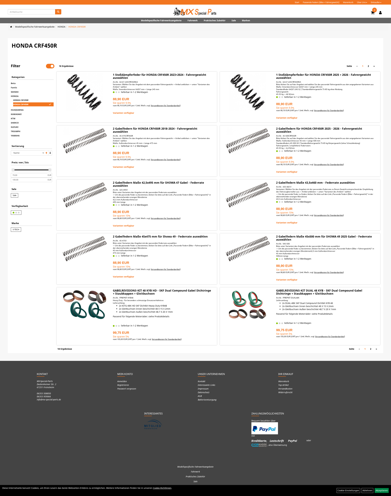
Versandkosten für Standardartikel (165, 105)
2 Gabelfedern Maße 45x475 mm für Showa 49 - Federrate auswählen (160, 236)
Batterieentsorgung (207, 399)
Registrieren (123, 385)
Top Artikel (283, 385)
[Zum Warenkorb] (373, 13)
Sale (234, 20)
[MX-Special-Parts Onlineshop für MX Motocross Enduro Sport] (195, 11)
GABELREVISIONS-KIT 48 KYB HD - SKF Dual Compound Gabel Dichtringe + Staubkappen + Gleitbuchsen (162, 292)
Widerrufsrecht (285, 392)
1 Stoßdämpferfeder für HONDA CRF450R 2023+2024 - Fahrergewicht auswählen (159, 76)
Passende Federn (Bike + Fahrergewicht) (321, 2)
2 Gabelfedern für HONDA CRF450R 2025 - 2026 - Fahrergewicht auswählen (319, 130)
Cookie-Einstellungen (348, 490)
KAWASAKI (16, 114)
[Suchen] (58, 11)
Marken (246, 20)
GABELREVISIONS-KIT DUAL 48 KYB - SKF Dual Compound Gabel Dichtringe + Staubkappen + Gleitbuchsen (319, 292)
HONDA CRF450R (77, 26)
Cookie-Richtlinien (162, 488)
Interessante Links (206, 385)
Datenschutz (203, 392)
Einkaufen (375, 2)
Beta (13, 83)
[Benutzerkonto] (380, 12)
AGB (200, 396)
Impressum (203, 388)
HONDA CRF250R (20, 100)
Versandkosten (285, 388)
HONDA (61, 26)
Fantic (14, 87)
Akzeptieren (382, 490)
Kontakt (201, 381)
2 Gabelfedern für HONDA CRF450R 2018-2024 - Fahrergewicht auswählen (155, 130)
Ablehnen (367, 490)
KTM (13, 118)
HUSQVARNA (17, 110)
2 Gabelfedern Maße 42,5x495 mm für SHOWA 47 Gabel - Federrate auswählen (158, 184)
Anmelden (122, 381)
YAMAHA (15, 135)
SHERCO (15, 122)
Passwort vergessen (126, 388)
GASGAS (14, 91)
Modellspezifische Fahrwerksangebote (161, 20)
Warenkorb (348, 2)
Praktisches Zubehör (214, 20)
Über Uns (361, 2)
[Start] (11, 26)
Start (297, 2)
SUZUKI (14, 127)
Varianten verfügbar (123, 112)
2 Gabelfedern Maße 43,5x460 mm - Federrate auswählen (315, 182)
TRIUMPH (15, 131)
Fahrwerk (193, 20)
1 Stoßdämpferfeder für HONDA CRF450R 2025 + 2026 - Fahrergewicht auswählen (323, 76)
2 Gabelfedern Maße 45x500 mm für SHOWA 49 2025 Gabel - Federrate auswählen (324, 238)
